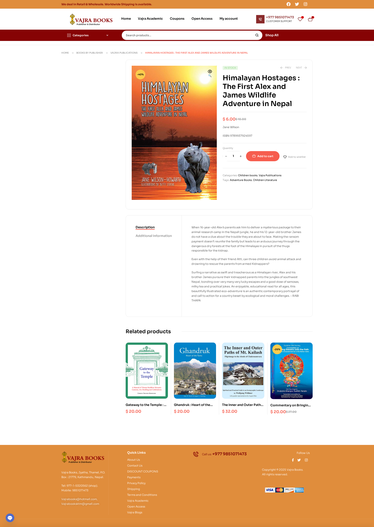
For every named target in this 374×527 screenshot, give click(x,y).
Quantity (228, 148)
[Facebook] (288, 4)
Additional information (154, 236)
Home (65, 52)
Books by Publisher (89, 52)
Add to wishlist (297, 156)
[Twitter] (297, 4)
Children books (248, 175)
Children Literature (265, 180)
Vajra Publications (124, 52)
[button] (210, 74)
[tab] (154, 227)
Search (257, 35)
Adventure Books (241, 180)
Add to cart (265, 156)
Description (145, 227)
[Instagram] (305, 4)
